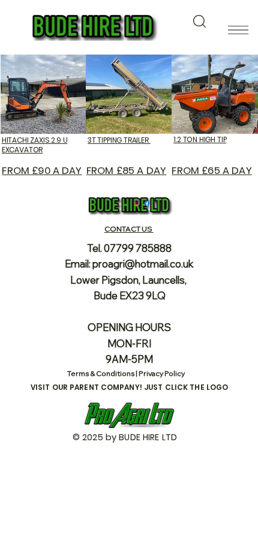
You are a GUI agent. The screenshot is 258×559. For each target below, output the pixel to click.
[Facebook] (147, 203)
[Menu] (238, 30)
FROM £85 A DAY (126, 171)
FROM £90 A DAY (42, 171)
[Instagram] (136, 203)
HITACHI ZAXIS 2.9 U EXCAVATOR (35, 145)
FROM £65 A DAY (211, 171)
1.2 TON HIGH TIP (199, 139)
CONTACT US (129, 228)
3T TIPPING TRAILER (119, 140)
